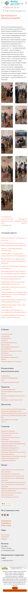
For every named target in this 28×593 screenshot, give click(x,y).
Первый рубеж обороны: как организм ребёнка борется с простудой (13, 283)
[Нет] (27, 581)
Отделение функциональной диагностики (14, 413)
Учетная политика (6, 355)
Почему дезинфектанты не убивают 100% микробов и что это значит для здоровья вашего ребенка (14, 294)
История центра (6, 338)
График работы (5, 376)
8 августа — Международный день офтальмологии (11, 249)
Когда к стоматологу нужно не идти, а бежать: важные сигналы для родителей (13, 244)
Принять (15, 588)
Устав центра (5, 336)
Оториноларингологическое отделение (13, 456)
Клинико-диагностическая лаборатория (13, 409)
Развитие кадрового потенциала (11, 361)
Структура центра (6, 334)
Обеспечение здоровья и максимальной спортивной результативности (13, 301)
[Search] (1, 2)
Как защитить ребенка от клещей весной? (21, 221)
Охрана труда (5, 345)
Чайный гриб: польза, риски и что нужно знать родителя (13, 288)
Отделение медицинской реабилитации (13, 444)
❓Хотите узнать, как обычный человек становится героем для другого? (13, 278)
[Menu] (26, 3)
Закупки (3, 359)
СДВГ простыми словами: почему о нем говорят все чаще (13, 306)
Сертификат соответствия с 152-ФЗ (12, 400)
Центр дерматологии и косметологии (12, 476)
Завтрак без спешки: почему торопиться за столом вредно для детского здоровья (14, 272)
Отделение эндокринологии (10, 458)
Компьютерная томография (9, 420)
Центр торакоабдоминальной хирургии (13, 482)
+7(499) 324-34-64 (11, 7)
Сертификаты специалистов (9, 357)
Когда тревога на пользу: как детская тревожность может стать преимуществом (7, 221)
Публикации (5, 537)
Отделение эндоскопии (8, 460)
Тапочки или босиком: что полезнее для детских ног (13, 239)
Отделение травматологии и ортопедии (13, 452)
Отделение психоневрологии (10, 448)
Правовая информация (8, 389)
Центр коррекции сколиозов (10, 497)
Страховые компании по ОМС (10, 382)
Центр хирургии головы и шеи (10, 474)
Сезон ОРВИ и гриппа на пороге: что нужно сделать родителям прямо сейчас (13, 311)
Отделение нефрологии (8, 446)
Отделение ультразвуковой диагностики (13, 415)
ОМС (2, 380)
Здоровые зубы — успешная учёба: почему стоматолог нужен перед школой (13, 255)
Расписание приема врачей (9, 378)
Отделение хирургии (7, 454)
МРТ (2, 417)
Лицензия (4, 340)
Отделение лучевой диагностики (11, 411)
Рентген (3, 422)
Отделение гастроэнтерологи (10, 441)
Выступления (5, 535)
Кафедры (4, 539)
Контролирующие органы (9, 342)
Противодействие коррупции (10, 347)
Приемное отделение (8, 431)
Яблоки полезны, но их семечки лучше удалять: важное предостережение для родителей (13, 261)
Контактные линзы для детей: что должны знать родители (14, 267)
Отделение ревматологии (9, 450)
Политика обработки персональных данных (15, 590)
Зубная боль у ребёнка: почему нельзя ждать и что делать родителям (13, 316)
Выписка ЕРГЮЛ (6, 349)
